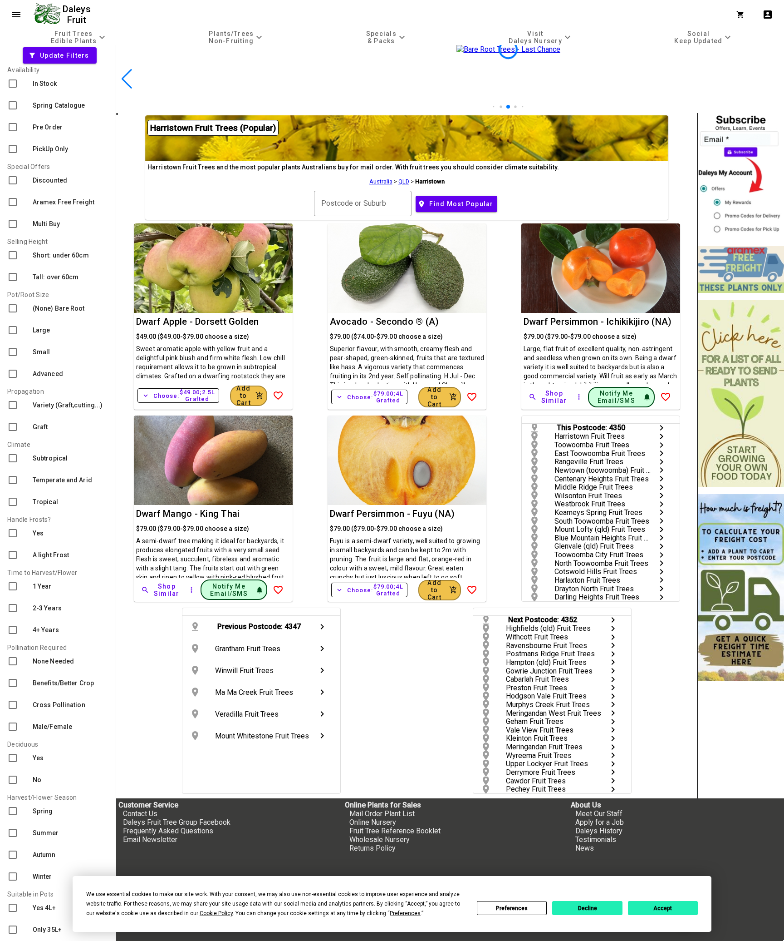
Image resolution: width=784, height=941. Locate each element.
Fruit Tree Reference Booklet (395, 831)
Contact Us (140, 813)
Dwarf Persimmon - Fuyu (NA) (392, 513)
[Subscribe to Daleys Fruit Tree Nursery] (741, 176)
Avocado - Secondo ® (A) (384, 321)
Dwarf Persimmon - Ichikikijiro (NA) (598, 321)
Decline (587, 908)
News (584, 848)
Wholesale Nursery (379, 839)
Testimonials (595, 839)
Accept (662, 908)
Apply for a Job (599, 822)
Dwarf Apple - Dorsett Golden (197, 321)
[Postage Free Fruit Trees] (741, 269)
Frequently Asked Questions (168, 831)
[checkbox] (58, 83)
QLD (403, 181)
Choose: (179, 395)
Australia (380, 181)
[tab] (79, 37)
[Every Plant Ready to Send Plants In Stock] (741, 393)
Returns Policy (372, 848)
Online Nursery (372, 822)
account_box (767, 14)
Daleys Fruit (78, 14)
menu (16, 14)
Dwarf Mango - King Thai (188, 513)
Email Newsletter (150, 839)
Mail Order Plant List (382, 813)
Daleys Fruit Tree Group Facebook (176, 822)
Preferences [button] (405, 913)
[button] (494, 107)
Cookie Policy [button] (216, 913)
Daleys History (598, 831)
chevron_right (661, 427)
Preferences (512, 908)
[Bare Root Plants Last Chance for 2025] (508, 108)
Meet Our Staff (598, 813)
